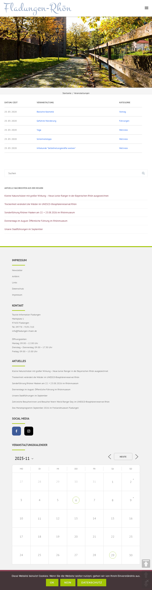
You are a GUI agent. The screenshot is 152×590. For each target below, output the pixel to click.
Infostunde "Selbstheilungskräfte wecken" (56, 148)
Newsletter (17, 270)
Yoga (39, 129)
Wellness (123, 129)
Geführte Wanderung (46, 120)
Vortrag (122, 111)
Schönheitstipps (44, 139)
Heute (123, 456)
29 (112, 555)
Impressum (17, 294)
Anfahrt (15, 276)
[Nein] (147, 581)
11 (39, 518)
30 (131, 555)
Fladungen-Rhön (37, 8)
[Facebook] (16, 431)
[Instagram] (28, 431)
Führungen (124, 120)
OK (52, 582)
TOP (146, 563)
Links (14, 282)
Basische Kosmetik (45, 111)
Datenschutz (18, 288)
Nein (67, 582)
